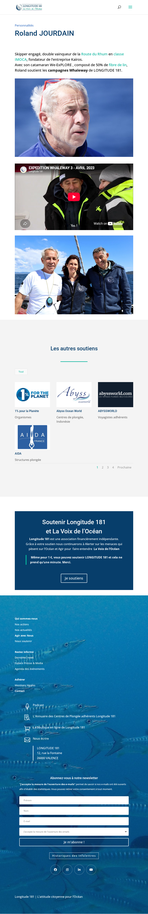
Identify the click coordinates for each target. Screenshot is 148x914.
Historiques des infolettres (74, 855)
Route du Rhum (94, 54)
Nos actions (22, 624)
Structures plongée (28, 460)
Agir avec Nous (24, 635)
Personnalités (24, 25)
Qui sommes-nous (26, 618)
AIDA (18, 453)
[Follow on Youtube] (91, 869)
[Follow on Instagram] (67, 869)
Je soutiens (74, 578)
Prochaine (124, 467)
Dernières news (24, 657)
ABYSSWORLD (107, 411)
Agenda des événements (30, 669)
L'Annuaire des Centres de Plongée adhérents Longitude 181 (74, 716)
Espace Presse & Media (29, 663)
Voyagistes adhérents (112, 417)
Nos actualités (23, 630)
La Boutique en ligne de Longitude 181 (59, 727)
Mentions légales (25, 685)
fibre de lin (118, 64)
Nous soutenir (23, 641)
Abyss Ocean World (69, 411)
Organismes (23, 417)
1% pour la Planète (27, 411)
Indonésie (63, 422)
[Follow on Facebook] (55, 869)
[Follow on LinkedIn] (79, 869)
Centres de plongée (69, 417)
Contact (20, 691)
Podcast (38, 705)
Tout (21, 371)
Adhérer (20, 679)
